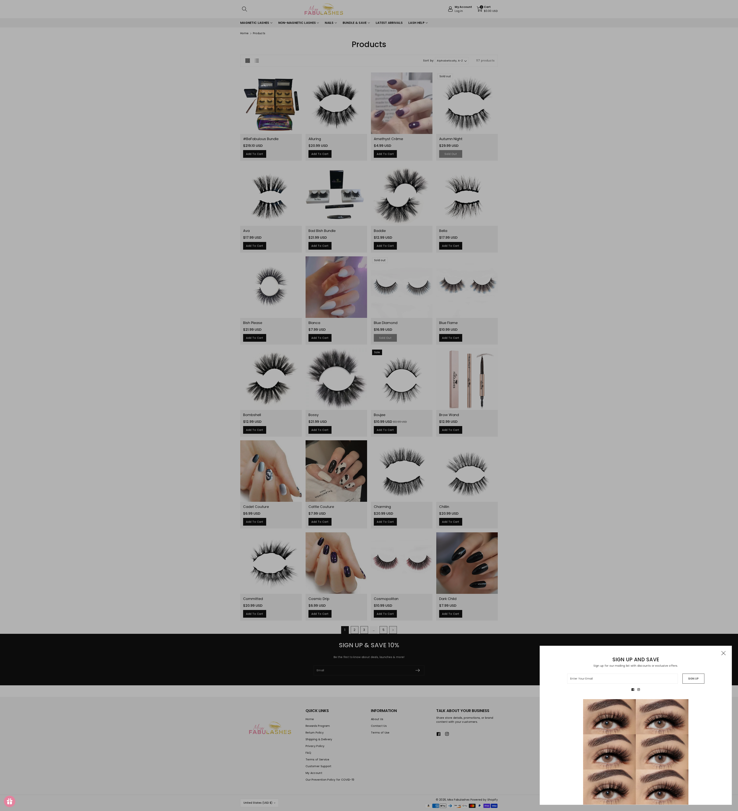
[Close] (723, 653)
